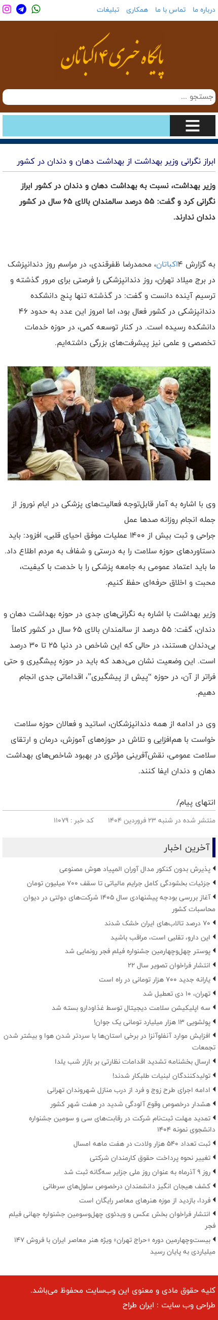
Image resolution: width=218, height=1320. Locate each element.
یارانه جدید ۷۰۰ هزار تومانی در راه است (154, 979)
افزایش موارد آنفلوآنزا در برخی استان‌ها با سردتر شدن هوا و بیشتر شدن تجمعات (109, 1041)
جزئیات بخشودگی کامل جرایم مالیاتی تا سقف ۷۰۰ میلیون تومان (118, 883)
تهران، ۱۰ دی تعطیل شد (176, 994)
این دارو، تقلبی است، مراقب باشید (160, 937)
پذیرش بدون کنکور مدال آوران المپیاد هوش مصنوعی (134, 869)
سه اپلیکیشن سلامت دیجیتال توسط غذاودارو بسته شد (131, 1008)
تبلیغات (108, 10)
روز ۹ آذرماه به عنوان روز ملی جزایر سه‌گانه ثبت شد (137, 1172)
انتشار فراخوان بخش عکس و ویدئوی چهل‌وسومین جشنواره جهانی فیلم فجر (112, 1220)
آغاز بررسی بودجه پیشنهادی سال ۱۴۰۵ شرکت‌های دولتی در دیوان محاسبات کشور (119, 903)
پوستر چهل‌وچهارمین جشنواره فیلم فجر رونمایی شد (137, 951)
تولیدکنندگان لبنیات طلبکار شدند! (161, 1076)
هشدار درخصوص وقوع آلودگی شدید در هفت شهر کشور (130, 1104)
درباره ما (204, 10)
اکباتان (167, 264)
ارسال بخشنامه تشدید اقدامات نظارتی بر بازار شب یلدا (132, 1061)
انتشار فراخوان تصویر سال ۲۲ (169, 965)
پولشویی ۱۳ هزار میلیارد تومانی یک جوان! (152, 1022)
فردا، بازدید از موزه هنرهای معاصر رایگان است (144, 1200)
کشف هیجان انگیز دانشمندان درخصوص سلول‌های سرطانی (126, 1186)
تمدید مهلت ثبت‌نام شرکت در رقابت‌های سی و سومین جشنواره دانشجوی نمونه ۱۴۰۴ (122, 1124)
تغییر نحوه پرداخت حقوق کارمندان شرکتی (150, 1158)
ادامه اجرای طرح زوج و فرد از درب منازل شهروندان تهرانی (128, 1090)
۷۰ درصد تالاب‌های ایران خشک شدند (157, 923)
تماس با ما (170, 10)
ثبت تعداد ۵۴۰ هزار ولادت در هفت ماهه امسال (142, 1144)
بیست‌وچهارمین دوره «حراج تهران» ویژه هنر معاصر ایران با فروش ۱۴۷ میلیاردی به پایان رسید (114, 1246)
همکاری (137, 10)
